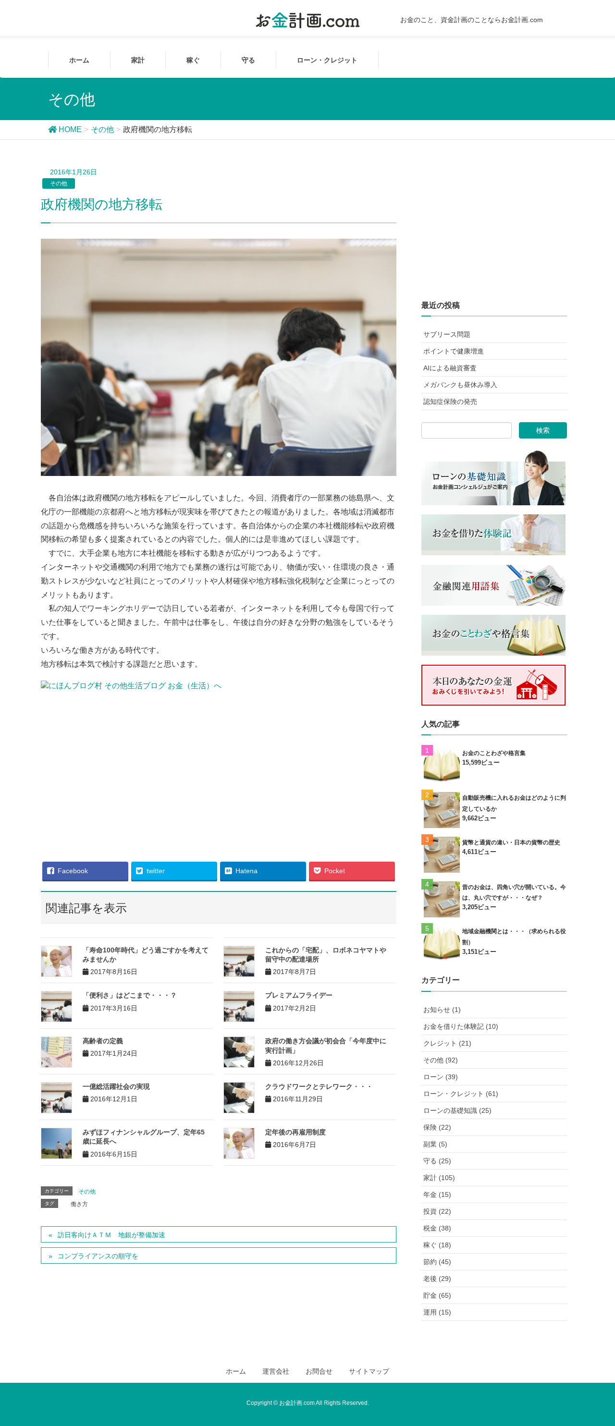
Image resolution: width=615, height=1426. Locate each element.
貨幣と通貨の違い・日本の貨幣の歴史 (511, 842)
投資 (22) (437, 1211)
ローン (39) (440, 1077)
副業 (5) (435, 1144)
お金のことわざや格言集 (494, 753)
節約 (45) (437, 1262)
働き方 (79, 1204)
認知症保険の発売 (450, 401)
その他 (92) (440, 1060)
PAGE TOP (602, 1370)
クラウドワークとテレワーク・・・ (319, 1086)
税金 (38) (437, 1228)
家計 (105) (439, 1178)
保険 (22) (437, 1127)
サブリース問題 (446, 334)
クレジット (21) (447, 1043)
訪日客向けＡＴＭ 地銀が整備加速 (111, 1235)
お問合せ (319, 1371)
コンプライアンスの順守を (98, 1256)
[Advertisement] (218, 770)
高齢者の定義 (103, 1041)
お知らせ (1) (442, 1009)
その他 (58, 183)
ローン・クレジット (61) (460, 1093)
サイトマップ (369, 1371)
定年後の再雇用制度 (295, 1132)
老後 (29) (437, 1278)
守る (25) (437, 1161)
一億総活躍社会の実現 (116, 1086)
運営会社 (275, 1371)
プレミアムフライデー (298, 995)
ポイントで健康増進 (453, 351)
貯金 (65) (437, 1295)
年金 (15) (437, 1194)
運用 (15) (437, 1312)
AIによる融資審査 (450, 368)
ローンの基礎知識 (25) (457, 1110)
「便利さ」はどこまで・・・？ (130, 995)
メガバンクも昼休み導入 (460, 385)
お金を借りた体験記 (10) (460, 1026)
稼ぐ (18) (437, 1245)
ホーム (236, 1371)
